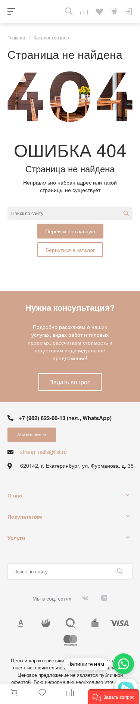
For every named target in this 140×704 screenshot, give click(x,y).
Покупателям (24, 516)
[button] (113, 696)
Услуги (16, 537)
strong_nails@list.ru (43, 451)
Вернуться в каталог (70, 249)
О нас (14, 495)
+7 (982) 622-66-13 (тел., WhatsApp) (65, 418)
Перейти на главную (70, 231)
